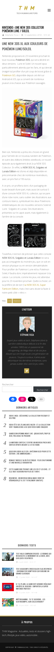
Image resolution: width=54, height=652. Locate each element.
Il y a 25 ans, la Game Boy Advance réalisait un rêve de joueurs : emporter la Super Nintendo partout (33, 586)
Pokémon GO (8, 75)
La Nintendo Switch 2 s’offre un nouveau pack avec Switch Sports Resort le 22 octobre (30, 443)
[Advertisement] (27, 513)
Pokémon (17, 301)
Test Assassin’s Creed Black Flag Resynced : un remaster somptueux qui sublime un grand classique (34, 571)
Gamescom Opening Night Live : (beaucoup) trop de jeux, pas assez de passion (29, 434)
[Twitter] (26, 370)
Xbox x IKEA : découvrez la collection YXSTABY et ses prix (29, 416)
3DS (9, 301)
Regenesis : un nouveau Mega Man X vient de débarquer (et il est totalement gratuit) (26, 479)
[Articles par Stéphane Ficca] (27, 325)
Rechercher (8, 384)
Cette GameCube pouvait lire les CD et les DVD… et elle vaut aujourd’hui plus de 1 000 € (30, 470)
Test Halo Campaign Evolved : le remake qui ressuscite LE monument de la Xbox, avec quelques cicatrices (33, 556)
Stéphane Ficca (11, 35)
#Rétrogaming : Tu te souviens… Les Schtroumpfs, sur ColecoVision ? (30, 600)
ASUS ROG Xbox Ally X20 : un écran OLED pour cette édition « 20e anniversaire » (30, 452)
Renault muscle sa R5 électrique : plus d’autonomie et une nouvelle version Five (30, 461)
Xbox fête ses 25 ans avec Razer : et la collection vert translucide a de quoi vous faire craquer (29, 425)
